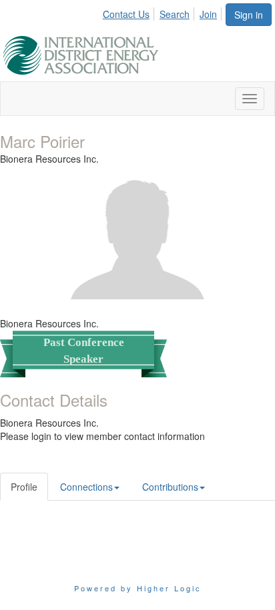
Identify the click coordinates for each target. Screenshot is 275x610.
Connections (86, 486)
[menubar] (163, 12)
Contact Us (126, 14)
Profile (24, 486)
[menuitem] (129, 12)
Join (208, 14)
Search (175, 14)
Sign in (248, 14)
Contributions (170, 486)
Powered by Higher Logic (138, 588)
